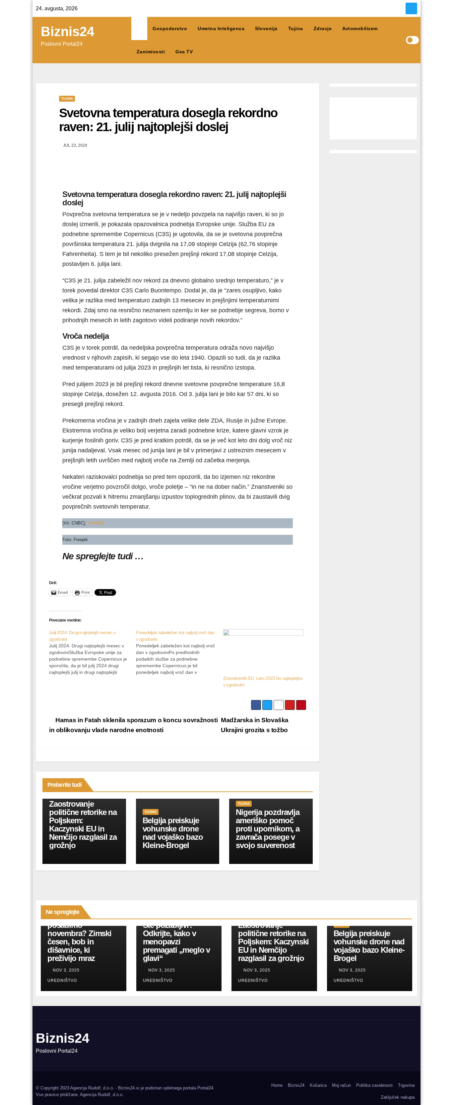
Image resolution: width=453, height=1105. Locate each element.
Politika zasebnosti (374, 1085)
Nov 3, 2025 (66, 970)
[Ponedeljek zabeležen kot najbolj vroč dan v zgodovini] (179, 652)
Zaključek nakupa (398, 1097)
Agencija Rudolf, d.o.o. (102, 1094)
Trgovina (406, 1085)
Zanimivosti (151, 51)
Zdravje (323, 28)
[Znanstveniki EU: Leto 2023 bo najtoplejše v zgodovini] (263, 652)
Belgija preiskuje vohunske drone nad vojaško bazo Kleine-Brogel (173, 833)
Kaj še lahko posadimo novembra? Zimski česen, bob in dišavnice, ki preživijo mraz (79, 937)
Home (277, 1085)
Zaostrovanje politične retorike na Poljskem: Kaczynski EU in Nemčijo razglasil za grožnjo (83, 824)
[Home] (139, 28)
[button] (401, 40)
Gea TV (184, 51)
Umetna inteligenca (221, 28)
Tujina (295, 28)
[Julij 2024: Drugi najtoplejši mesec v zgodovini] (92, 652)
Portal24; (96, 523)
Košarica (318, 1085)
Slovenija (266, 28)
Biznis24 (67, 31)
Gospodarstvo (170, 28)
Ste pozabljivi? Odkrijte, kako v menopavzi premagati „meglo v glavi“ (176, 942)
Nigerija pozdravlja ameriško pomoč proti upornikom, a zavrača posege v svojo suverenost (267, 829)
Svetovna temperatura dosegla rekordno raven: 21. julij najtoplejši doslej (168, 120)
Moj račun (341, 1085)
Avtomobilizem (360, 28)
